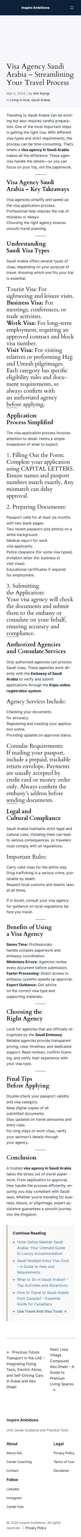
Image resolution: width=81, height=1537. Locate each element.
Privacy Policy (35, 1528)
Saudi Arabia (40, 100)
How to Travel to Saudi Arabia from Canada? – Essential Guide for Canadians (43, 1298)
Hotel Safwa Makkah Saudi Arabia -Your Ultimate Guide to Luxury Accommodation (41, 1248)
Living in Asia (19, 100)
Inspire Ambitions (36, 7)
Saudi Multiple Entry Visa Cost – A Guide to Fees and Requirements (43, 1266)
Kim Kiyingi (41, 93)
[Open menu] (71, 7)
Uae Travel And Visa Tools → (42, 1311)
